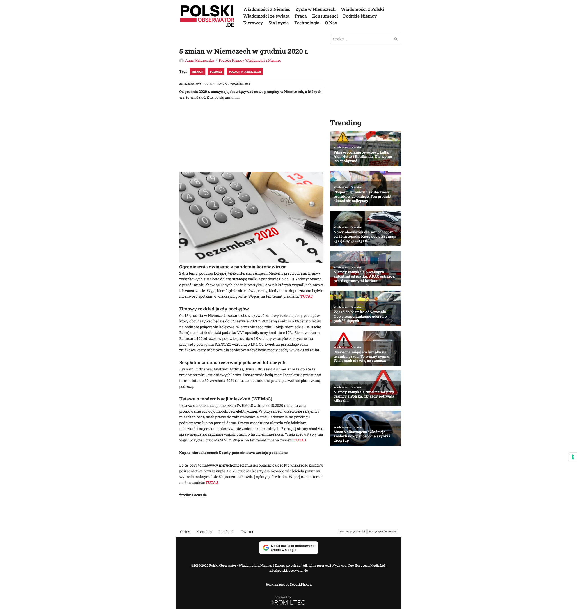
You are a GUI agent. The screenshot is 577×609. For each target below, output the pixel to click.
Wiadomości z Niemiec (266, 9)
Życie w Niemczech (316, 9)
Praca (301, 16)
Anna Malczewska (199, 60)
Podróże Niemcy (360, 16)
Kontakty (204, 531)
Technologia (307, 22)
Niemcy (197, 71)
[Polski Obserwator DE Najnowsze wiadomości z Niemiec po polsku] (207, 16)
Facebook (226, 531)
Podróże (216, 71)
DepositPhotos (300, 584)
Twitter (247, 531)
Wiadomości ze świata (266, 16)
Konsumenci (325, 16)
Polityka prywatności (352, 531)
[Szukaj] (396, 39)
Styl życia (278, 22)
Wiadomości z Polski (362, 9)
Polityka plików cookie (382, 531)
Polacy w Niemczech (245, 71)
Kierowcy (253, 22)
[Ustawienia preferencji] (572, 457)
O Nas (331, 22)
